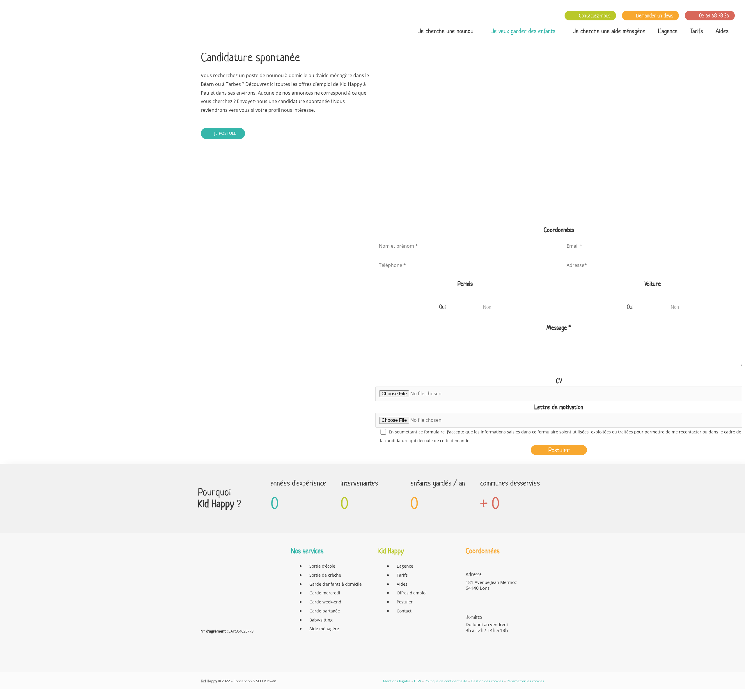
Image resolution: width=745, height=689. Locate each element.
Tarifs (696, 31)
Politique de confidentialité (446, 681)
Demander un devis (654, 15)
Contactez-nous (593, 15)
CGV (417, 681)
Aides (722, 31)
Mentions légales (397, 681)
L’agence (667, 31)
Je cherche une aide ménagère (609, 31)
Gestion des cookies (487, 681)
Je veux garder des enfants (523, 31)
